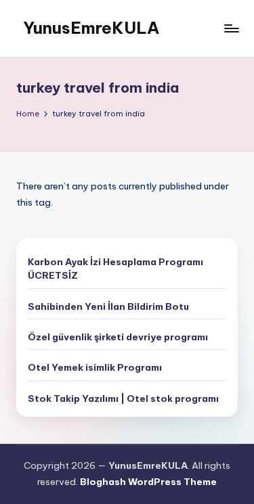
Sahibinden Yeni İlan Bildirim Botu (108, 306)
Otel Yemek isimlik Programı (95, 367)
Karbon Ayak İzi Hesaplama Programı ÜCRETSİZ (115, 268)
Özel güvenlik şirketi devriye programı (118, 337)
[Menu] (231, 28)
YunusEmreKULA (91, 28)
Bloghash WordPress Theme (148, 482)
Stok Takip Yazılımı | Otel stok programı (123, 398)
